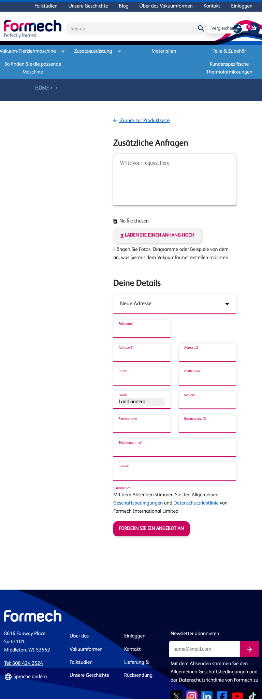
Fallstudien (45, 6)
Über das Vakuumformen (166, 6)
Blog (124, 6)
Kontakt (212, 6)
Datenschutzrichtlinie (196, 503)
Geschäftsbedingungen (138, 503)
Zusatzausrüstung (93, 51)
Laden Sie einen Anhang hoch (159, 235)
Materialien (163, 51)
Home (42, 88)
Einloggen (241, 6)
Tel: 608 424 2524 (23, 663)
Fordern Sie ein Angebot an (151, 528)
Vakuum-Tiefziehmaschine (30, 51)
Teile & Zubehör (229, 51)
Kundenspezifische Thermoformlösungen (229, 68)
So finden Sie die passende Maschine (32, 68)
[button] (32, 677)
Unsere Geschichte (88, 6)
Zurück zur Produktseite (144, 120)
